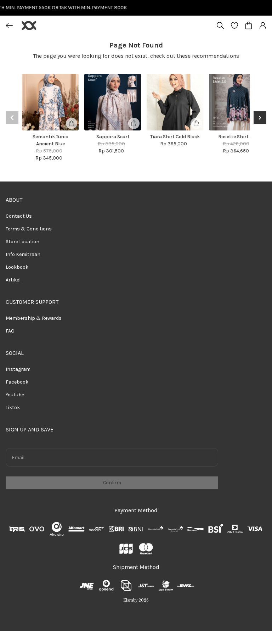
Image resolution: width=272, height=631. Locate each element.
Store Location (22, 242)
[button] (234, 25)
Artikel (13, 280)
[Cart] (248, 25)
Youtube (15, 395)
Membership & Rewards (34, 318)
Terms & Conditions (29, 229)
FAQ (10, 331)
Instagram (18, 369)
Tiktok (13, 407)
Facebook (17, 382)
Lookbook (17, 267)
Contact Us (19, 216)
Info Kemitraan (23, 254)
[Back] (9, 25)
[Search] (220, 25)
